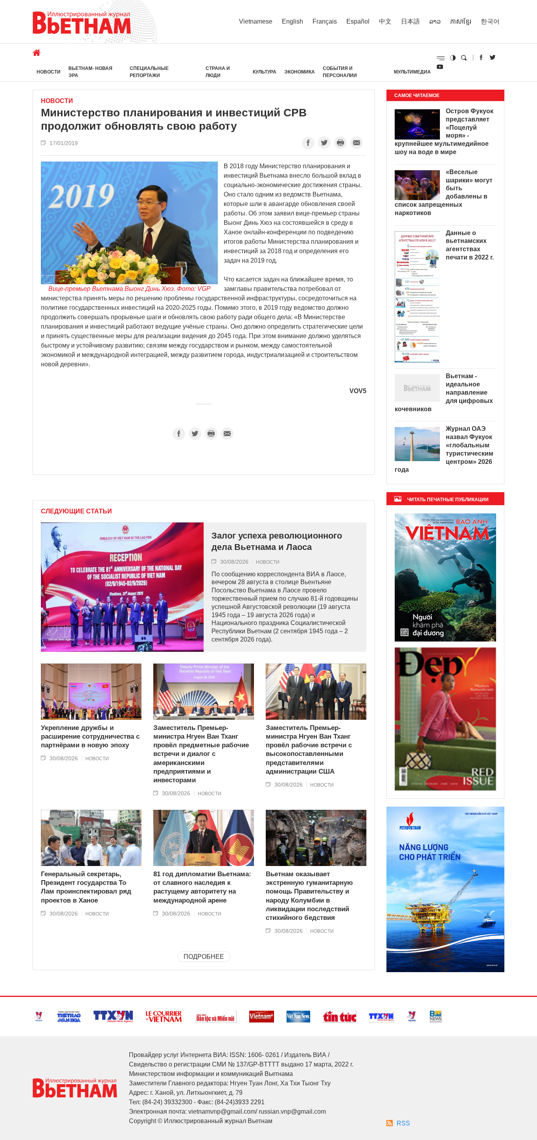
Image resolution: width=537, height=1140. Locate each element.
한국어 (490, 21)
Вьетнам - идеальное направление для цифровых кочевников (444, 392)
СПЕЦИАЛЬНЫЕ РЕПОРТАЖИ (149, 72)
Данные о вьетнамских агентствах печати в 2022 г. (470, 245)
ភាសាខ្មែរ (460, 21)
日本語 (410, 21)
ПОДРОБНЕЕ (204, 956)
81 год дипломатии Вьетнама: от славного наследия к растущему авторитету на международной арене (202, 887)
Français (325, 21)
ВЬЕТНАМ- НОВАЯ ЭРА (90, 72)
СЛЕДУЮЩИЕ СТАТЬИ (76, 511)
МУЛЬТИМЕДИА (412, 72)
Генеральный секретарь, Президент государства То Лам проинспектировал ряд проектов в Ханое (86, 887)
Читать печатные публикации (448, 499)
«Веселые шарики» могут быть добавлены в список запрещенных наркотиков (444, 192)
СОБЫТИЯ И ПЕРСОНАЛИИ (340, 72)
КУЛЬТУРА (264, 72)
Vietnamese (255, 21)
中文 (385, 21)
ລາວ (435, 21)
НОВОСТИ (49, 72)
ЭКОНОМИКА (299, 72)
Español (358, 21)
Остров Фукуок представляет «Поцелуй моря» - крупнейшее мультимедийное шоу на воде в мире (444, 131)
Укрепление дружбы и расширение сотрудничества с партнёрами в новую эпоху (90, 736)
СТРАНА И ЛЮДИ (218, 72)
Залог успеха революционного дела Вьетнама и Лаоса (276, 541)
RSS (403, 1123)
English (292, 21)
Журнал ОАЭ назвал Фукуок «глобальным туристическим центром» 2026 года (444, 449)
